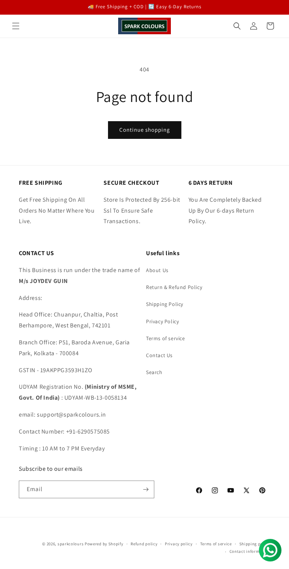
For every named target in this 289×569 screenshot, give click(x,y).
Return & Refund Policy (174, 287)
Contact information (250, 551)
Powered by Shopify (104, 543)
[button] (16, 26)
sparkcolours (71, 543)
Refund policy (144, 543)
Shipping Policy (164, 304)
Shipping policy (255, 543)
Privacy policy (179, 543)
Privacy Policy (162, 321)
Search (154, 372)
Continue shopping (144, 129)
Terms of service (165, 338)
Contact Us (159, 355)
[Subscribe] (145, 489)
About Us (157, 270)
